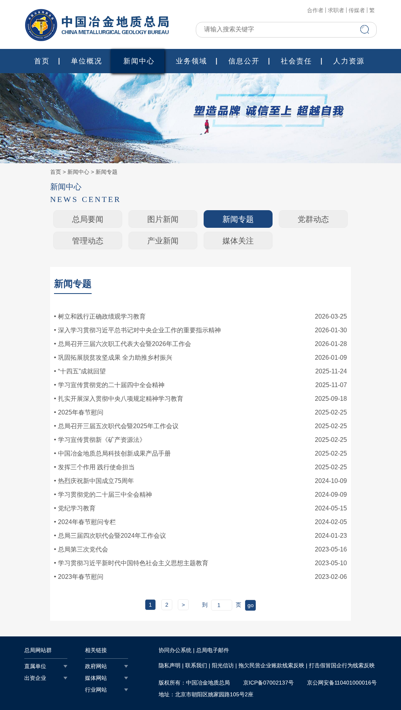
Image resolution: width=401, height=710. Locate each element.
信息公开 (244, 61)
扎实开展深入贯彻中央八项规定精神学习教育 (120, 398)
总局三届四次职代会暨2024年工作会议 (112, 535)
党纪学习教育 (77, 508)
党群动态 (313, 219)
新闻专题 (106, 172)
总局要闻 (87, 219)
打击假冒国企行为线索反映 (342, 665)
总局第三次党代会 (83, 549)
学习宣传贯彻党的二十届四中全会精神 (111, 385)
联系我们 (196, 665)
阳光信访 (223, 665)
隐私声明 (170, 665)
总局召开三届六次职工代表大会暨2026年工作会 (124, 344)
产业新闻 (163, 240)
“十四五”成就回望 (82, 371)
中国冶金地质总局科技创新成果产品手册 (114, 453)
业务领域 (191, 61)
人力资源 (349, 61)
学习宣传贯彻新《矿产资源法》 (102, 439)
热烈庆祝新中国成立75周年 (96, 481)
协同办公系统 (175, 650)
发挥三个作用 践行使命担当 (96, 467)
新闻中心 (139, 61)
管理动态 (87, 240)
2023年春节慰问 (80, 576)
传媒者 (357, 10)
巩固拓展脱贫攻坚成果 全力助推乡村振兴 (115, 357)
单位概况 (86, 61)
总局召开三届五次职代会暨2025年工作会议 (118, 426)
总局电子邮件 (212, 650)
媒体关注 (238, 240)
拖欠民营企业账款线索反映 (271, 665)
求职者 (336, 10)
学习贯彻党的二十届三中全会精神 (105, 494)
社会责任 (296, 61)
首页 (42, 61)
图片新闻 (163, 219)
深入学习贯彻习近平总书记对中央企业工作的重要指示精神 (139, 330)
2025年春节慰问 (80, 412)
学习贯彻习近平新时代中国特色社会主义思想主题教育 (133, 563)
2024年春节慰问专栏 (87, 522)
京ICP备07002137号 (268, 682)
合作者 (315, 10)
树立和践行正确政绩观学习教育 (102, 316)
